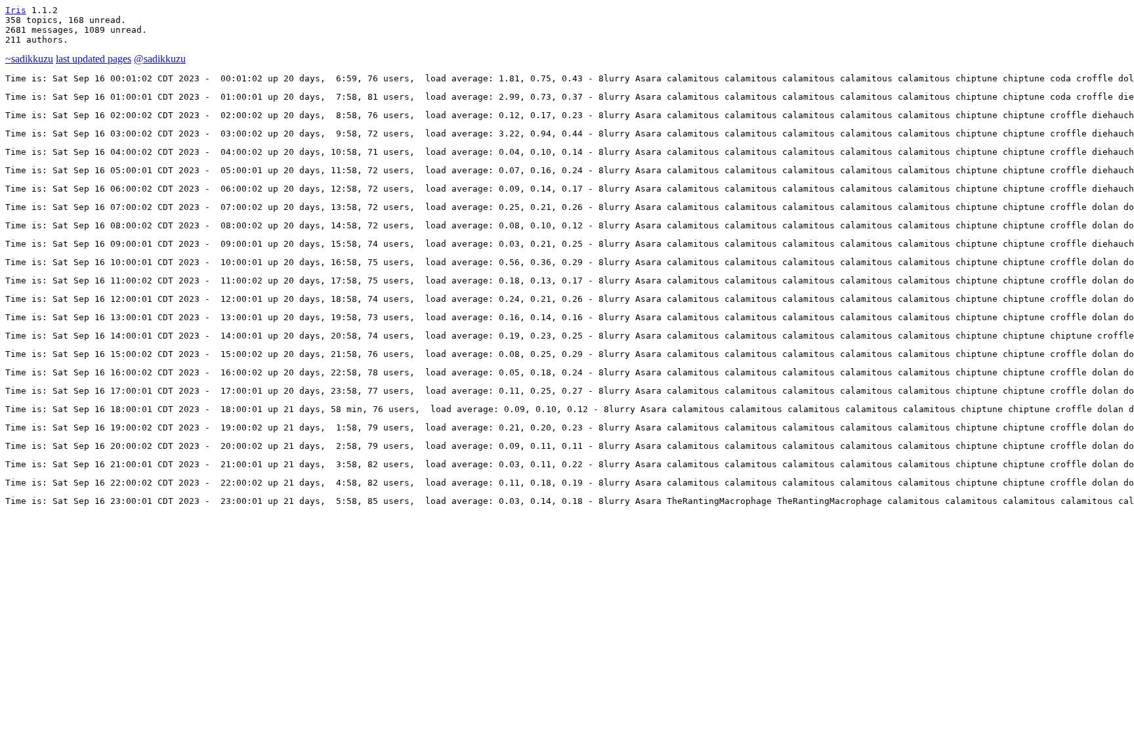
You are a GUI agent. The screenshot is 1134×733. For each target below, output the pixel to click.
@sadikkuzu (160, 58)
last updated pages (93, 58)
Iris (15, 10)
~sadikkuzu (29, 58)
